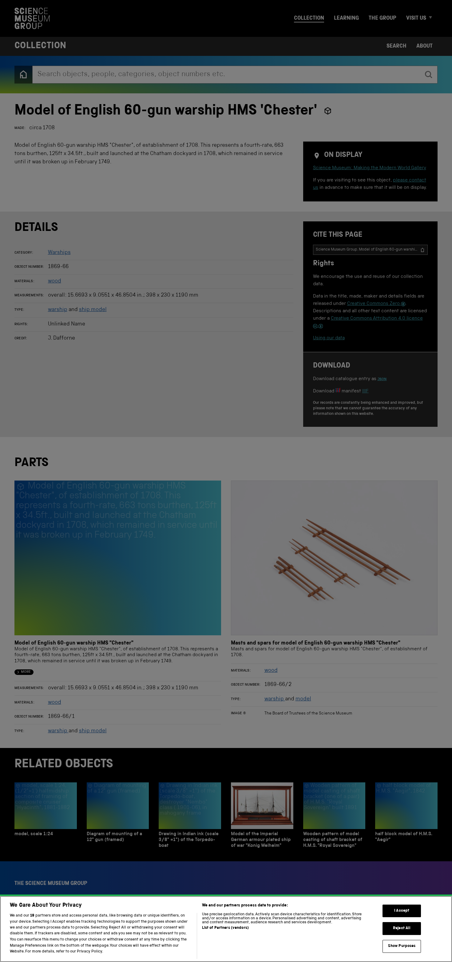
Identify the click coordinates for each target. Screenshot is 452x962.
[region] (226, 929)
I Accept (401, 911)
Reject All (401, 928)
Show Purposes (402, 946)
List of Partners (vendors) (225, 928)
